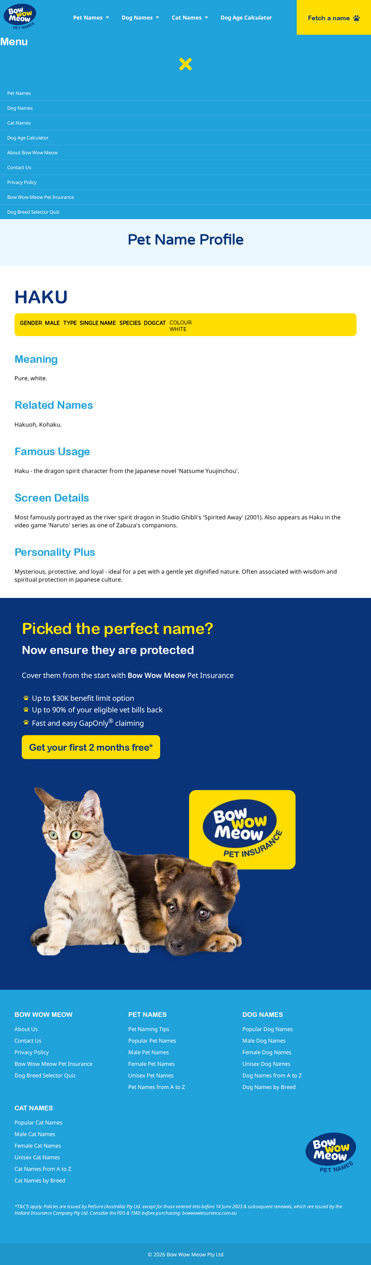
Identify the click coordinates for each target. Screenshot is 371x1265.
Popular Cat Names (38, 1122)
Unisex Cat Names (37, 1157)
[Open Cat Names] (206, 17)
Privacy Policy (31, 1052)
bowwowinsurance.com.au (209, 1213)
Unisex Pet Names (151, 1075)
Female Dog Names (266, 1052)
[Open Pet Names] (107, 17)
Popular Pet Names (152, 1040)
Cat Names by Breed (39, 1180)
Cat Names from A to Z (42, 1168)
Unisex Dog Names (266, 1063)
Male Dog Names (263, 1040)
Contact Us (27, 1040)
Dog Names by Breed (269, 1086)
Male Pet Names (148, 1052)
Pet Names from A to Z (156, 1086)
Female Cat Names (37, 1145)
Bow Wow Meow (157, 675)
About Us (26, 1028)
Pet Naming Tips (148, 1028)
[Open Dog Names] (157, 17)
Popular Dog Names (267, 1028)
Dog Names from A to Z (272, 1075)
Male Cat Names (34, 1134)
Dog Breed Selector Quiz (45, 1075)
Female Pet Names (151, 1063)
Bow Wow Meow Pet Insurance (53, 1063)
